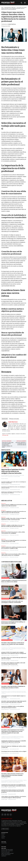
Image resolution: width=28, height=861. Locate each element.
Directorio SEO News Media (7, 849)
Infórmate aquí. (5, 435)
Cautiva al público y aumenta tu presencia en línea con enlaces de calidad (13, 581)
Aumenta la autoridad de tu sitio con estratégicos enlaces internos (13, 487)
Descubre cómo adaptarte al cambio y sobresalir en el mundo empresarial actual (13, 663)
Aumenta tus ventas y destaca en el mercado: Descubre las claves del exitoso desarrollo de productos (12, 791)
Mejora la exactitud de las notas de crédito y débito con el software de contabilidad (13, 532)
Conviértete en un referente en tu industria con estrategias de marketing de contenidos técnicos (13, 785)
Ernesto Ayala (4, 778)
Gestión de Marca (5, 727)
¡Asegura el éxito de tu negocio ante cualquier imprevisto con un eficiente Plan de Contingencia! (13, 652)
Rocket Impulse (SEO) (5, 854)
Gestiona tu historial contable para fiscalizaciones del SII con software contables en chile (13, 547)
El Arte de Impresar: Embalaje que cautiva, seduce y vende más (13, 746)
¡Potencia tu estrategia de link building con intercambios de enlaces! (11, 492)
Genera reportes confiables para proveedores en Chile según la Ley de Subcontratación (13, 505)
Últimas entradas (14, 418)
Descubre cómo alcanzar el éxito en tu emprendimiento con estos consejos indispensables (12, 775)
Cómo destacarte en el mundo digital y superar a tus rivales (13, 696)
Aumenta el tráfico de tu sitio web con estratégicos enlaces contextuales (13, 482)
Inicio (2, 7)
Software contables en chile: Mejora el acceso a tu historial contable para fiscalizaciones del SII (12, 525)
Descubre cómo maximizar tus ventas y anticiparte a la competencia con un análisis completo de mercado (12, 731)
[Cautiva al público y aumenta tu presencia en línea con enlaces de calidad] (14, 571)
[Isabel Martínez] (5, 424)
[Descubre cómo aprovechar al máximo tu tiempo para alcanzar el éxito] (14, 676)
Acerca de (4, 418)
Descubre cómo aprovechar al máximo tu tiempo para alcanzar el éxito (13, 686)
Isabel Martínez (12, 24)
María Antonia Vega (5, 645)
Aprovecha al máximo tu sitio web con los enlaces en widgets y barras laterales (12, 471)
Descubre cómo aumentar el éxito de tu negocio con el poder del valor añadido (12, 643)
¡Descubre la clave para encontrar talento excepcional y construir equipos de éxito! (7, 445)
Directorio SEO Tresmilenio (7, 850)
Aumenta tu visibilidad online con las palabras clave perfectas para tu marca (12, 707)
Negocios (3, 503)
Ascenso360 (4, 842)
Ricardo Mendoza (5, 484)
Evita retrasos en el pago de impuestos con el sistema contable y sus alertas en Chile (13, 541)
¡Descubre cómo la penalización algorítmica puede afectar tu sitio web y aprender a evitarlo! (13, 701)
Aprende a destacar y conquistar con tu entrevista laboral (21, 443)
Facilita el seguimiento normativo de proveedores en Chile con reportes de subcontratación (13, 512)
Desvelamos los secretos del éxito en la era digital (13, 751)
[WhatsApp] (11, 815)
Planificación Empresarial (7, 640)
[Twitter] (8, 815)
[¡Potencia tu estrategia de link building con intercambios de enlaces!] (14, 612)
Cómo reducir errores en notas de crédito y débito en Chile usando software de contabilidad (13, 554)
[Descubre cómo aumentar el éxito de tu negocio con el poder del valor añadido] (14, 633)
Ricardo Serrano (4, 478)
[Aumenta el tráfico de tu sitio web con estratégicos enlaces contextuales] (14, 591)
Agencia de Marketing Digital (7, 853)
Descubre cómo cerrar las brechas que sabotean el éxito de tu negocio (14, 658)
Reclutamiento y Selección (10, 7)
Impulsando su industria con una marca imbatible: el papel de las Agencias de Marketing (13, 741)
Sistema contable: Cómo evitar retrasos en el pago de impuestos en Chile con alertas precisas (13, 519)
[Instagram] (5, 815)
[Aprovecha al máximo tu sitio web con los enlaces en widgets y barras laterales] (14, 458)
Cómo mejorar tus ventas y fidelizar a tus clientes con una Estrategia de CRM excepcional (13, 797)
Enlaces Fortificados (5, 852)
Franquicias (4, 771)
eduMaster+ (3, 855)
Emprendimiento (5, 683)
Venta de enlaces (5, 467)
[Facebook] (2, 815)
